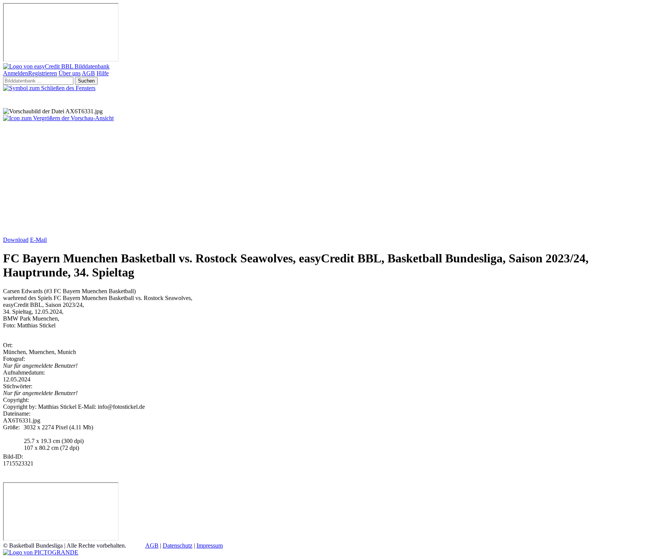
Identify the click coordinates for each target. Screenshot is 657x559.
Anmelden (15, 73)
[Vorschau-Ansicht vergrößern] (58, 118)
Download (16, 240)
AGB (88, 73)
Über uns (70, 73)
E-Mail (38, 240)
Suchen (86, 81)
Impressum (210, 545)
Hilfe (103, 73)
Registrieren (42, 73)
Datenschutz (177, 545)
